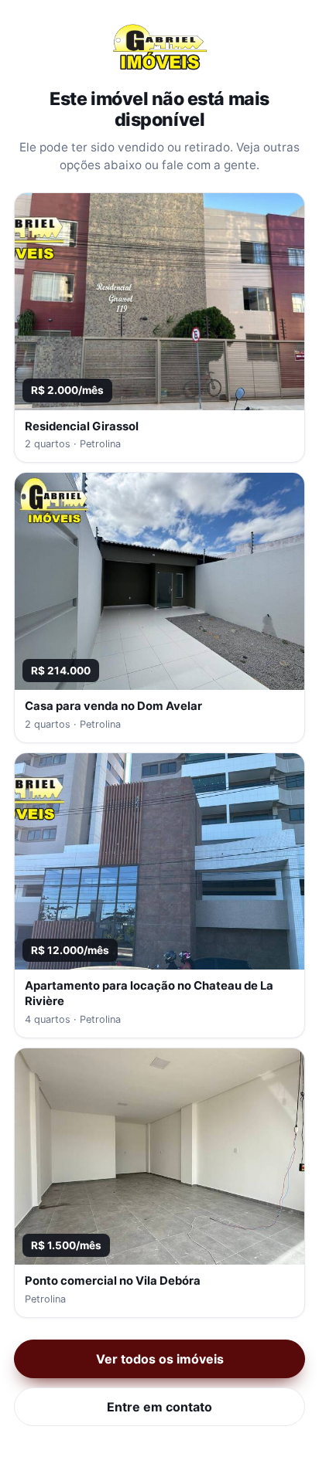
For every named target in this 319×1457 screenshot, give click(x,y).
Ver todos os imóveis (160, 1359)
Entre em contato (159, 1407)
